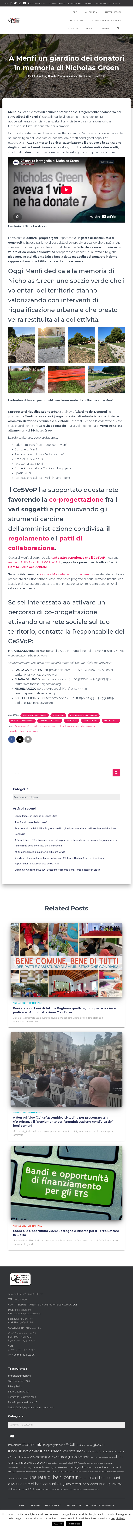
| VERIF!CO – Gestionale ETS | (96, 3)
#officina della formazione (97, 1451)
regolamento (29, 538)
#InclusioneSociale (23, 1451)
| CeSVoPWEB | (75, 3)
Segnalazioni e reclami (19, 1375)
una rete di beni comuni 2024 (87, 1484)
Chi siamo (90, 12)
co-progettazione (76, 499)
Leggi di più (118, 1518)
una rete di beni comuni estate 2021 (51, 1490)
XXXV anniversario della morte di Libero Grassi (40, 852)
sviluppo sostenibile (50, 721)
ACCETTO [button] (58, 1524)
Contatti (104, 28)
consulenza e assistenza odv (91, 1463)
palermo (55, 1471)
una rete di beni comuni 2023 (40, 1484)
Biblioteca (72, 28)
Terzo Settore (90, 721)
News (89, 28)
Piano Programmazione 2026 (22, 1402)
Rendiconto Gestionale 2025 (22, 1397)
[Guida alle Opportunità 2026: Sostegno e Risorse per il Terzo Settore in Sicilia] (66, 1182)
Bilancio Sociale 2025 (18, 1391)
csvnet (98, 1467)
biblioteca (27, 1462)
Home (74, 12)
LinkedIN (29, 3)
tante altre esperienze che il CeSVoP (78, 557)
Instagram (20, 3)
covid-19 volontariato (81, 1467)
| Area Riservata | (39, 3)
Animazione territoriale (35, 715)
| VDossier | (116, 3)
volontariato (111, 721)
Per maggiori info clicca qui (21, 1354)
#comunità (32, 726)
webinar (96, 1490)
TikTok (5, 3)
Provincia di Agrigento (22, 721)
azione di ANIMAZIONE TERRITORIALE (34, 562)
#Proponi (12, 1457)
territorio (71, 721)
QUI (75, 1304)
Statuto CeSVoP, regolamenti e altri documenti (31, 1407)
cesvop (40, 1462)
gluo (15, 1471)
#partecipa (117, 1451)
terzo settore (104, 1471)
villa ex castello (75, 1489)
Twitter (15, 3)
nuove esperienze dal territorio (55, 726)
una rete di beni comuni (83, 726)
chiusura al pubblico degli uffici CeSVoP (62, 1463)
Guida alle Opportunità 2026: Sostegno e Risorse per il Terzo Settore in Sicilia (57, 869)
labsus (21, 1472)
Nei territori (76, 20)
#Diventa (85, 1445)
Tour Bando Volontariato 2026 (31, 822)
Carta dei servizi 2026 (19, 1381)
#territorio (23, 1457)
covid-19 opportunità (33, 1467)
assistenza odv (96, 1457)
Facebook (11, 3)
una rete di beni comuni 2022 (23, 731)
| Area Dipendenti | (57, 3)
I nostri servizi (113, 12)
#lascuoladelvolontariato (61, 1451)
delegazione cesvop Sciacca (83, 715)
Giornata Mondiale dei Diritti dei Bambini (66, 574)
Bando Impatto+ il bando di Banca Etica (36, 816)
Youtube (24, 3)
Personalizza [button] (74, 1524)
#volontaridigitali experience (70, 1457)
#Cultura (73, 1444)
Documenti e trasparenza (105, 20)
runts (79, 1472)
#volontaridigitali (40, 1457)
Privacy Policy (15, 1386)
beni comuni (58, 715)
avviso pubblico (108, 1457)
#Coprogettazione (54, 1445)
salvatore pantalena (90, 1472)
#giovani (97, 1444)
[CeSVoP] (14, 20)
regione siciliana (68, 1472)
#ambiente (20, 726)
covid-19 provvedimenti (56, 1467)
